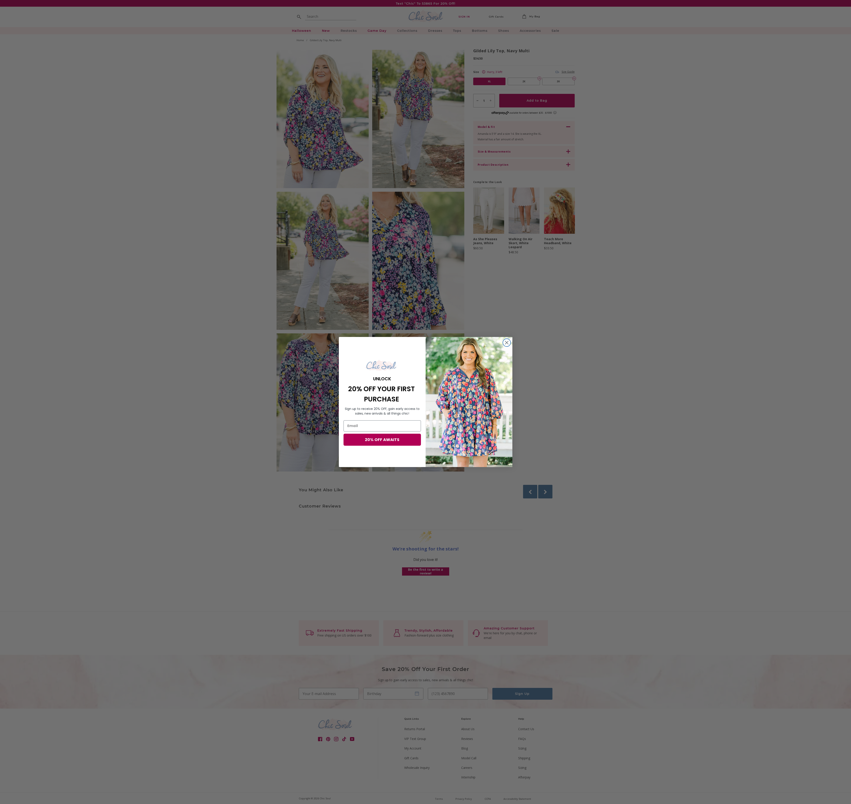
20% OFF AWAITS (382, 439)
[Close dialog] (507, 343)
